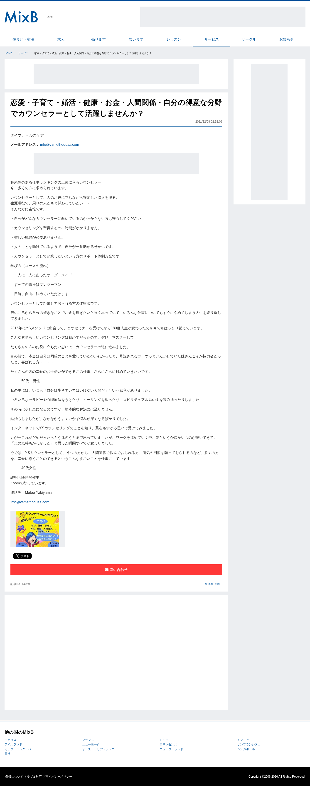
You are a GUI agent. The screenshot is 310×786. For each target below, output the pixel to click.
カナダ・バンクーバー (19, 749)
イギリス (10, 740)
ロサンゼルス (168, 744)
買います (136, 39)
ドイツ (164, 740)
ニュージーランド (171, 749)
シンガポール (246, 749)
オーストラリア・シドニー (100, 749)
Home (8, 53)
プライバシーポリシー (57, 776)
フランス (88, 740)
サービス (211, 39)
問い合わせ (118, 570)
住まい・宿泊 (23, 39)
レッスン (174, 39)
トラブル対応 (33, 776)
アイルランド (13, 744)
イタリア (243, 740)
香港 (7, 753)
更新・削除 (214, 583)
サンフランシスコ (249, 744)
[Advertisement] (222, 17)
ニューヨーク (91, 744)
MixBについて (14, 776)
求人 (61, 39)
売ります (98, 39)
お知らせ (286, 39)
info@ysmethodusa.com (59, 144)
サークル (249, 39)
